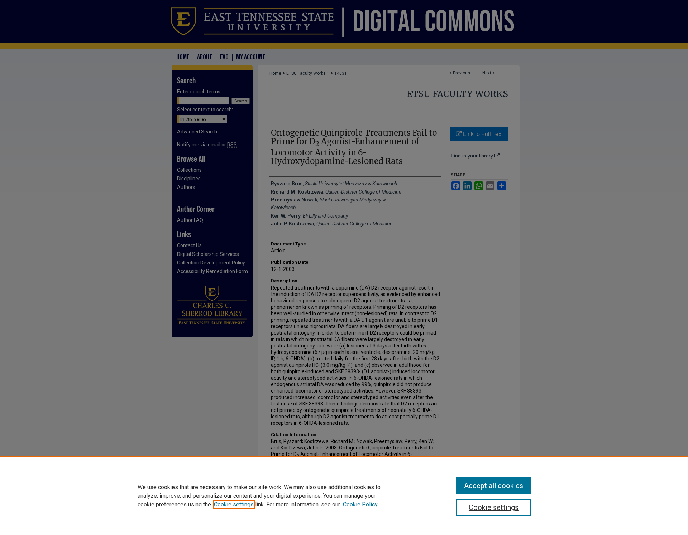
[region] (344, 495)
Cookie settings (234, 504)
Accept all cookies (493, 485)
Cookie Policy (360, 504)
